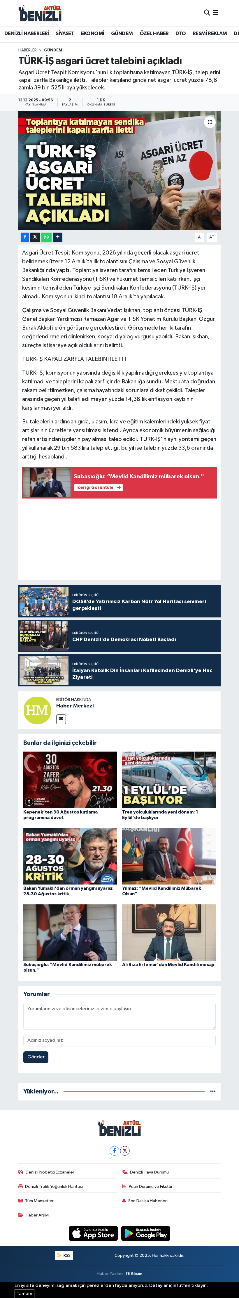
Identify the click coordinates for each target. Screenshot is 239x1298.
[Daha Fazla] (57, 237)
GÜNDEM (122, 33)
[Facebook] (114, 1151)
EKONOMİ (92, 33)
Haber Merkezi (75, 706)
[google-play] (146, 1233)
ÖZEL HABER (154, 33)
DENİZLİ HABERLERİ (26, 33)
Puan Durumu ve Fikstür (151, 1186)
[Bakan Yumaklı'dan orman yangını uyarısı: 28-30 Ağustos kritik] (70, 856)
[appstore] (94, 1233)
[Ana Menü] (215, 13)
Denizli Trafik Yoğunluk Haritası (54, 1186)
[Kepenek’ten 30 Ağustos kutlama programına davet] (70, 779)
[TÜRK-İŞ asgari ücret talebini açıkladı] (119, 170)
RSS (67, 1255)
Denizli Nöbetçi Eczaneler (50, 1172)
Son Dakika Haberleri (148, 1201)
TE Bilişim (133, 1273)
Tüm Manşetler (39, 1201)
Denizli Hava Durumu (149, 1172)
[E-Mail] (61, 719)
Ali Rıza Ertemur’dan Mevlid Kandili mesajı (168, 964)
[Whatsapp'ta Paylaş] (46, 237)
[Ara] (207, 13)
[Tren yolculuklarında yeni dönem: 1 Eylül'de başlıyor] (169, 779)
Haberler (27, 50)
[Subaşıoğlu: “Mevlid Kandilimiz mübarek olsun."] (70, 932)
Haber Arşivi (37, 1215)
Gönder (36, 1057)
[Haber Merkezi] (37, 710)
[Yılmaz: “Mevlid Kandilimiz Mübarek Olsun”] (169, 856)
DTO (180, 33)
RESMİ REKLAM (210, 33)
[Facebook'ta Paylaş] (25, 237)
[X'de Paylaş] (35, 237)
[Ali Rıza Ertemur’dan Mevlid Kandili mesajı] (169, 932)
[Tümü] (213, 1091)
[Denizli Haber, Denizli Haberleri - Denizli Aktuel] (40, 13)
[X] (125, 1151)
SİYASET (65, 33)
